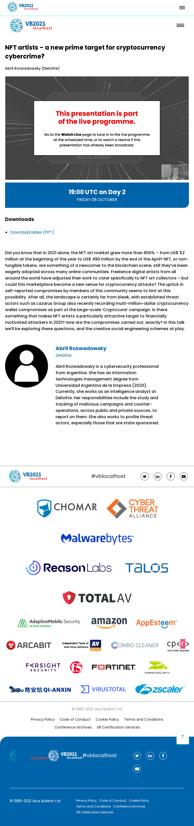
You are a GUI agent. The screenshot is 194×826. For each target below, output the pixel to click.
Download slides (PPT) (32, 232)
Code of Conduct (75, 719)
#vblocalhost (108, 476)
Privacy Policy (43, 719)
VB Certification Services (118, 727)
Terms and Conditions (143, 719)
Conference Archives (73, 727)
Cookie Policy (107, 719)
